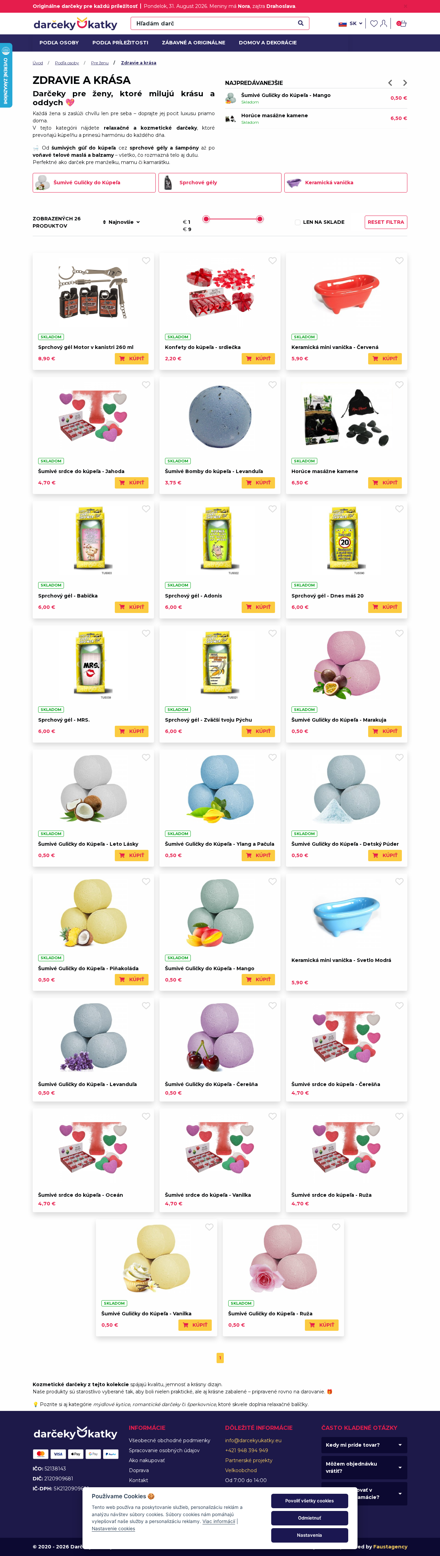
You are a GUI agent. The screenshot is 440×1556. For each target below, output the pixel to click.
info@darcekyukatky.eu (253, 1440)
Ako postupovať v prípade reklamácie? (353, 1493)
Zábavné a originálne (190, 43)
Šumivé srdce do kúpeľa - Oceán (80, 1195)
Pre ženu (100, 62)
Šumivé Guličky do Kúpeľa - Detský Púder (345, 844)
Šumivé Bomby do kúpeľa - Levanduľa (290, 95)
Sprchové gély (198, 182)
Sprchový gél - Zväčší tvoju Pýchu (208, 720)
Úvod (38, 62)
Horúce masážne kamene (325, 471)
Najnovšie (121, 222)
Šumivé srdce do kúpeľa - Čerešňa (336, 1084)
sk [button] (353, 23)
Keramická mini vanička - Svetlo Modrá (341, 960)
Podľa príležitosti (117, 43)
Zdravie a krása (138, 62)
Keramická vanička (329, 182)
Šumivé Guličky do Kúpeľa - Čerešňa (211, 1084)
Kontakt (138, 1480)
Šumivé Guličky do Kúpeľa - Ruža (283, 115)
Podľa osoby (58, 43)
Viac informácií (218, 1521)
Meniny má (229, 6)
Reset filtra (386, 222)
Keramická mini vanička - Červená (335, 347)
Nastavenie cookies (113, 1528)
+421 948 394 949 (246, 1450)
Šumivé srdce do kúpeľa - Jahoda (81, 471)
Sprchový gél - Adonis (193, 596)
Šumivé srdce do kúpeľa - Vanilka (208, 1195)
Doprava (139, 1470)
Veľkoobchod (241, 1470)
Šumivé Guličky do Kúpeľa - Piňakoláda (88, 968)
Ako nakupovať (147, 1460)
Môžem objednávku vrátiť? (351, 1467)
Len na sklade (323, 222)
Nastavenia (309, 1535)
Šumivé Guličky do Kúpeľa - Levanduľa (87, 1084)
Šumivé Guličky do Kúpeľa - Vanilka (146, 1314)
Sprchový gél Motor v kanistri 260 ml (85, 347)
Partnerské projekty (249, 1460)
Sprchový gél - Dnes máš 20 (328, 596)
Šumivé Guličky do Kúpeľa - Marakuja (339, 720)
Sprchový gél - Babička (68, 596)
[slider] (206, 219)
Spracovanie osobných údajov (164, 1450)
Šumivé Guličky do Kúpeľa (87, 182)
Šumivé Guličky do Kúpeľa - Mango (209, 968)
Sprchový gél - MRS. (64, 720)
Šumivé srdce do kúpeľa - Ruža (332, 1195)
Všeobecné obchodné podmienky (169, 1440)
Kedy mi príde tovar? (353, 1445)
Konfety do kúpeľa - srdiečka (203, 347)
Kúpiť (136, 358)
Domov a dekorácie (265, 43)
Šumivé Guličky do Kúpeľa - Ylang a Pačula (219, 844)
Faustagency (390, 1547)
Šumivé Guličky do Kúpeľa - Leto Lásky (88, 844)
